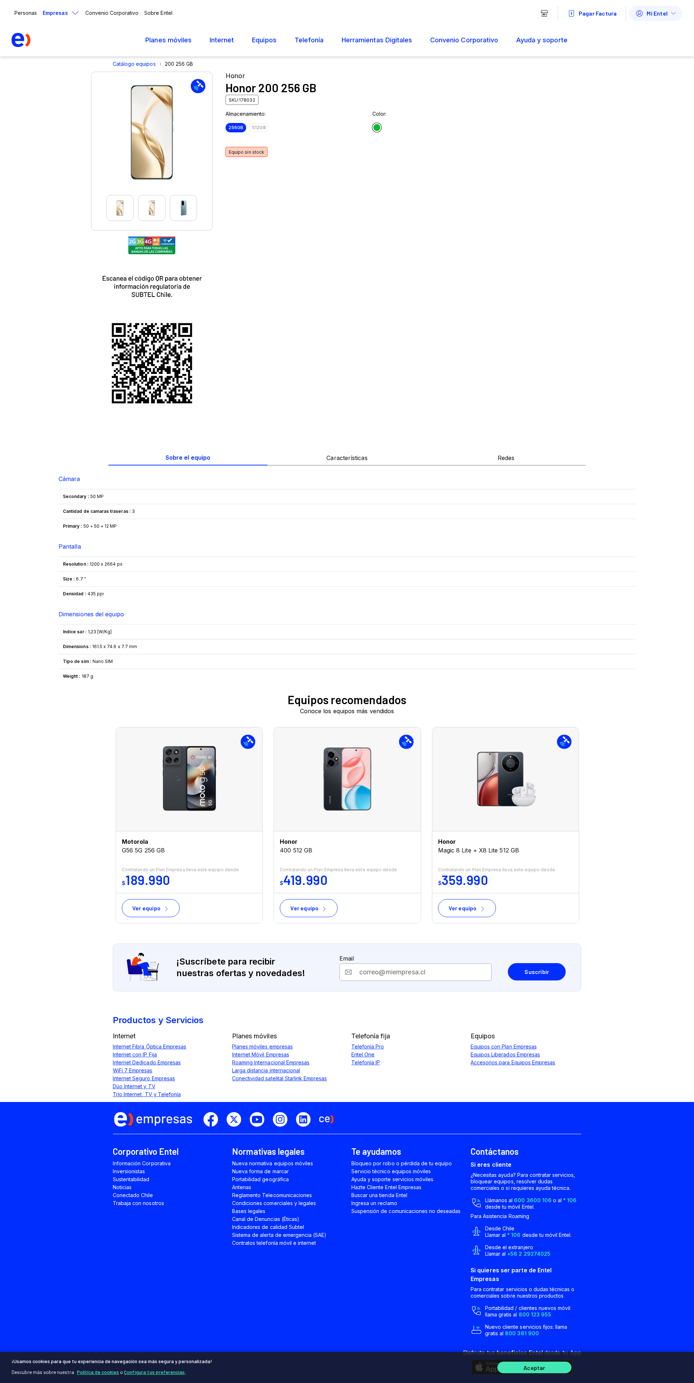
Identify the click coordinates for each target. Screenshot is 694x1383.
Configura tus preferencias (154, 1372)
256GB (235, 127)
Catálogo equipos (134, 64)
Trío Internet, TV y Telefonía (147, 1094)
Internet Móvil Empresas (260, 1054)
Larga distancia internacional (266, 1070)
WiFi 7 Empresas (133, 1070)
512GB (259, 127)
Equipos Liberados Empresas (505, 1054)
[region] (347, 1367)
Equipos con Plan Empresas (504, 1046)
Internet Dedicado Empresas (147, 1062)
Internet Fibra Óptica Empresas (149, 1046)
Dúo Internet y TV (134, 1086)
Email (346, 958)
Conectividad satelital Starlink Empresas (279, 1078)
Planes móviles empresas (262, 1046)
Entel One (362, 1054)
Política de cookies (98, 1372)
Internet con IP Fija (135, 1054)
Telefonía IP (365, 1062)
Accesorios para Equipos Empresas (513, 1062)
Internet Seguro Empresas (144, 1078)
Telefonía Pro (367, 1046)
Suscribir (536, 971)
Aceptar (534, 1367)
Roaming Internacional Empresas (270, 1062)
